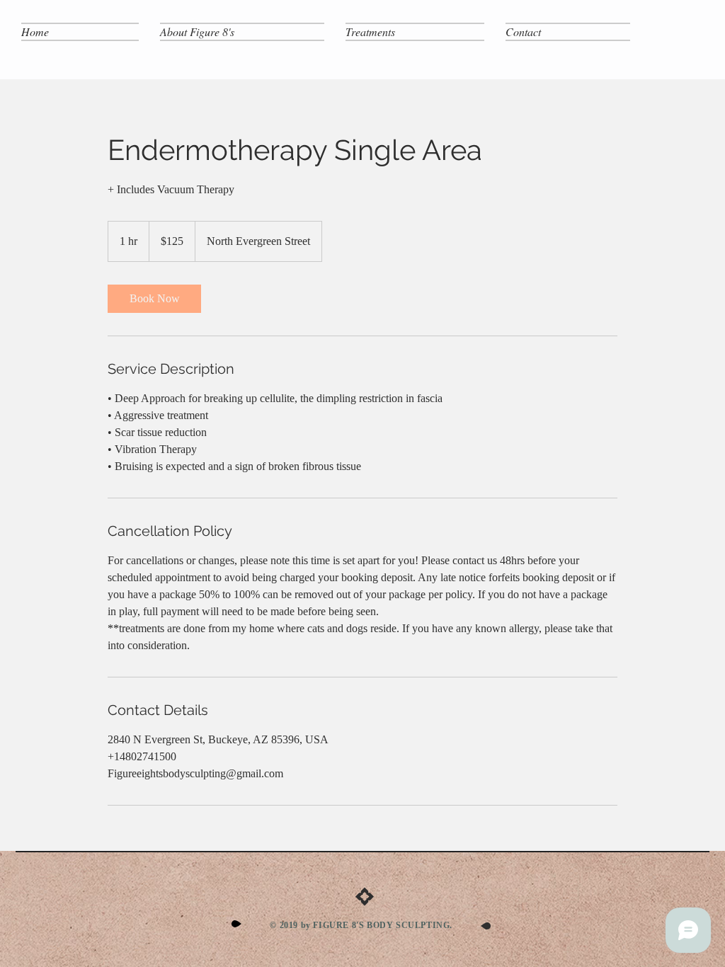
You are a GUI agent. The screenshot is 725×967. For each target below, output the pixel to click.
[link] (154, 299)
